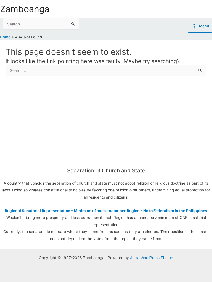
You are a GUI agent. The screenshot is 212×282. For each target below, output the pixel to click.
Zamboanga (24, 9)
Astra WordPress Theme (151, 258)
